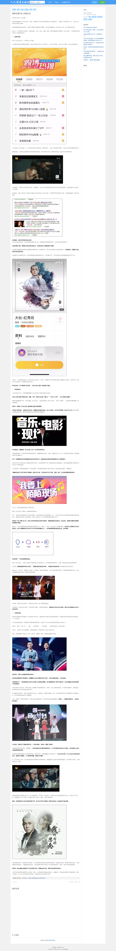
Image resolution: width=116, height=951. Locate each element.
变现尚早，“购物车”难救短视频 (91, 60)
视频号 (85, 19)
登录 (94, 2)
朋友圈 (90, 19)
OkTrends (89, 13)
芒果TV (26, 9)
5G (89, 17)
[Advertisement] (46, 912)
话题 (57, 2)
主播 (18, 9)
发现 (50, 2)
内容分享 (100, 17)
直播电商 (94, 17)
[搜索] (43, 2)
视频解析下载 (66, 2)
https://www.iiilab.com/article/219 (37, 878)
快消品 (14, 9)
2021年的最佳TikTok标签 (90, 27)
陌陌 (35, 9)
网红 (22, 9)
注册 (102, 2)
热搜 (31, 9)
